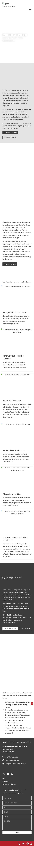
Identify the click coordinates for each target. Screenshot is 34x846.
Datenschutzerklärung (9, 784)
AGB (3, 778)
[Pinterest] (12, 774)
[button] (10, 629)
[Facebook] (8, 774)
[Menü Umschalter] (30, 9)
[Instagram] (3, 774)
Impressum (5, 781)
